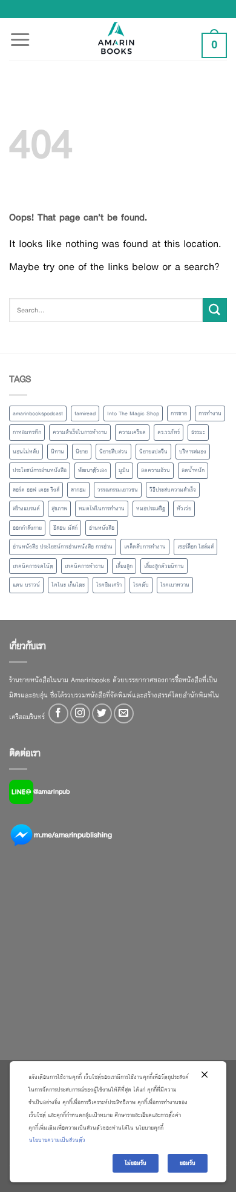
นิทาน (57, 451)
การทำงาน (209, 413)
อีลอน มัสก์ (65, 528)
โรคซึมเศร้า (109, 585)
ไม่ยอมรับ (135, 1163)
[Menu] (20, 33)
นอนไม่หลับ (26, 451)
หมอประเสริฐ (150, 508)
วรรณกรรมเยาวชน (117, 490)
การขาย (179, 413)
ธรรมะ (198, 432)
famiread (85, 413)
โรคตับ (141, 585)
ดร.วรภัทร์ (168, 432)
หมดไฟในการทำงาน (102, 508)
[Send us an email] (124, 713)
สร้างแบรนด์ (26, 508)
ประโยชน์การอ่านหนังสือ (40, 470)
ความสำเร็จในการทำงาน (80, 432)
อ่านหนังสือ (101, 528)
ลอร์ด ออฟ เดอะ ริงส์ (36, 490)
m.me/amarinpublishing (73, 834)
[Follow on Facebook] (58, 713)
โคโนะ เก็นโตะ (68, 585)
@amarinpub (51, 791)
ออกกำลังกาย (27, 528)
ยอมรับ (187, 1163)
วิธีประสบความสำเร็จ (172, 490)
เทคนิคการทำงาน (84, 566)
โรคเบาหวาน (174, 585)
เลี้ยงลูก (124, 566)
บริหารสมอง (192, 451)
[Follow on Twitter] (102, 713)
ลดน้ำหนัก (193, 470)
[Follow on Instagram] (80, 713)
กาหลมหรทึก (27, 432)
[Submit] (215, 309)
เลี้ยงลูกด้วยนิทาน (164, 566)
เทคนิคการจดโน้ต (33, 566)
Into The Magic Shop (133, 413)
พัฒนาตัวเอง (92, 470)
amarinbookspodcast (38, 413)
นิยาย (82, 451)
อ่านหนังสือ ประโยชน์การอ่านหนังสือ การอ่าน (63, 547)
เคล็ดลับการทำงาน (145, 547)
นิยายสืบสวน (113, 451)
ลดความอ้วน (155, 470)
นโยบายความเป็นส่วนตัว (57, 1140)
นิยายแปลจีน (153, 451)
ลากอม (78, 490)
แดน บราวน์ (26, 585)
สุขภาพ (59, 508)
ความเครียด (132, 432)
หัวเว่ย (184, 508)
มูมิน (124, 470)
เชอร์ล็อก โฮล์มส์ (195, 547)
